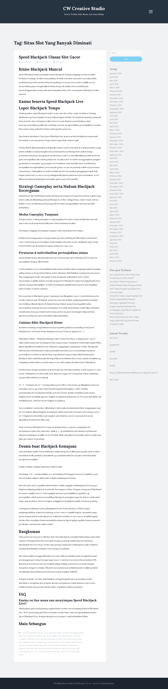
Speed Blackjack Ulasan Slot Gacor (49, 57)
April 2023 (114, 211)
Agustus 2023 (115, 197)
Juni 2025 (114, 119)
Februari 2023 (116, 218)
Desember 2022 (116, 225)
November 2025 (116, 102)
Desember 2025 (116, 98)
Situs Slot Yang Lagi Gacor (36, 649)
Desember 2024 (116, 141)
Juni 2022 (114, 247)
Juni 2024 (114, 162)
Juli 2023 (113, 201)
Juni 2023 (114, 204)
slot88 (112, 366)
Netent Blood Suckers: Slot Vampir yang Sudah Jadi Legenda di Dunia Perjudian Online (124, 320)
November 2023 (116, 187)
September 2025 (117, 109)
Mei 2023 (113, 208)
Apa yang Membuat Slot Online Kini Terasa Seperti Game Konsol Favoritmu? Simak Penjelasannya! (125, 278)
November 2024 (116, 144)
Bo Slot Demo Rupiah (70, 633)
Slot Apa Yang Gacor (54, 649)
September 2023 (116, 194)
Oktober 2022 (116, 232)
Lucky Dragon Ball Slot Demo (71, 642)
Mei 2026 (113, 81)
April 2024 (114, 169)
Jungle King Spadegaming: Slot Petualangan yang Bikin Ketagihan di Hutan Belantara (125, 310)
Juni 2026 (114, 77)
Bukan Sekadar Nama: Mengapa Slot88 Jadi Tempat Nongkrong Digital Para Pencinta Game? (126, 288)
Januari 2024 (115, 179)
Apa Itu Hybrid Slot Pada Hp (32, 633)
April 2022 (114, 254)
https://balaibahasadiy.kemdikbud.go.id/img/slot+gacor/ (134, 373)
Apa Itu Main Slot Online (53, 633)
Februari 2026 (116, 91)
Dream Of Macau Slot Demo (66, 639)
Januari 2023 (115, 222)
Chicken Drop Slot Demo (36, 636)
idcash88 (113, 359)
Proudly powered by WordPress (69, 683)
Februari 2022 (116, 261)
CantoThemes (107, 683)
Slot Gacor (60, 62)
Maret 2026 (114, 88)
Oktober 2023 (115, 190)
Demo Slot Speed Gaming (45, 639)
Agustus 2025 (116, 112)
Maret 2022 (114, 257)
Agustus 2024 (116, 155)
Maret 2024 (114, 172)
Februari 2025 (116, 134)
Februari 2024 (116, 176)
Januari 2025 (115, 137)
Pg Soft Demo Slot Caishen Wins (31, 645)
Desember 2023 (116, 183)
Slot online (114, 380)
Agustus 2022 (116, 240)
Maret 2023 (114, 215)
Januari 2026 (115, 95)
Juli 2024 (113, 158)
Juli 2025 (113, 116)
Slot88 (112, 352)
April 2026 (114, 84)
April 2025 (114, 126)
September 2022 (116, 236)
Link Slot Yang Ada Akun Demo (47, 642)
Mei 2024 (113, 165)
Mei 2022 (113, 250)
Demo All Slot (52, 636)
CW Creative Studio (84, 8)
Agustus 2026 (116, 73)
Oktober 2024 (116, 148)
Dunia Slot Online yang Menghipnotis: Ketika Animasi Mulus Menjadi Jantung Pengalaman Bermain (126, 299)
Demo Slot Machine (64, 636)
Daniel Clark (43, 62)
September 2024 (116, 151)
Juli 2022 (113, 243)
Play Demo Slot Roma (52, 645)
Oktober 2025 (116, 105)
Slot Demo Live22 (69, 649)
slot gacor (114, 338)
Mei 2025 (114, 123)
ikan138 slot (115, 345)
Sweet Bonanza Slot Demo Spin (48, 652)
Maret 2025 (115, 130)
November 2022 (116, 229)
